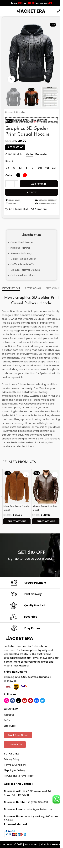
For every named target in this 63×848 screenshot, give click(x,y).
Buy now (31, 192)
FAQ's (7, 720)
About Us (9, 714)
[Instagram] (6, 700)
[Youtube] (24, 700)
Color (8, 175)
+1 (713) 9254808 (38, 802)
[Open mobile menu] (4, 11)
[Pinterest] (30, 700)
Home (9, 112)
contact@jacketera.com (39, 809)
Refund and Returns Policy (18, 775)
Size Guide (10, 725)
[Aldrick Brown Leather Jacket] (45, 486)
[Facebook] (12, 700)
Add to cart (38, 183)
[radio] (29, 154)
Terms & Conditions (15, 764)
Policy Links (11, 753)
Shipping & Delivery (15, 770)
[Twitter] (42, 700)
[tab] (11, 288)
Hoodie (20, 112)
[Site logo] (31, 10)
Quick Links (11, 709)
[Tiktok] (18, 700)
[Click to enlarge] (11, 79)
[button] (8, 53)
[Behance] (36, 700)
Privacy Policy (11, 759)
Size (7, 161)
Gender (10, 154)
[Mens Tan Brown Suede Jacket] (17, 486)
